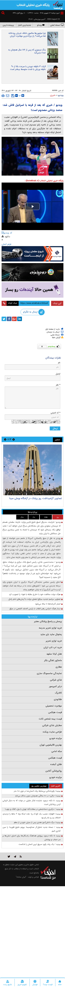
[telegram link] (15, 856)
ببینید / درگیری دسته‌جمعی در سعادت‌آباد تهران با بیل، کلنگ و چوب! (33, 809)
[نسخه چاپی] (3, 95)
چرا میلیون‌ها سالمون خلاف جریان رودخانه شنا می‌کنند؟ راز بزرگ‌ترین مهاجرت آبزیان (27, 34)
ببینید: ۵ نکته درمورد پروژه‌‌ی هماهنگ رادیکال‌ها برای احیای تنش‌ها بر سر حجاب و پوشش (32, 837)
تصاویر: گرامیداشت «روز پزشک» (45, 498)
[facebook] (9, 319)
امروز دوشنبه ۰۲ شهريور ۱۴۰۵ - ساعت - (43, 13)
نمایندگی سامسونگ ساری (49, 673)
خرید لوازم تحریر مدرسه (50, 628)
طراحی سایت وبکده (52, 732)
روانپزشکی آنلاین (53, 771)
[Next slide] (5, 439)
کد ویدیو (8, 233)
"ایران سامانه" (21, 876)
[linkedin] (19, 319)
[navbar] (62, 13)
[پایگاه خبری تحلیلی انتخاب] (58, 5)
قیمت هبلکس (55, 712)
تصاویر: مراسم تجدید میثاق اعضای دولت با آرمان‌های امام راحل (34, 599)
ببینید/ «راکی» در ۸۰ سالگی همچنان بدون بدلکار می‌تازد (38, 795)
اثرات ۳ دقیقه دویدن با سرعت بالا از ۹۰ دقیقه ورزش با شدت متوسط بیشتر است (28, 68)
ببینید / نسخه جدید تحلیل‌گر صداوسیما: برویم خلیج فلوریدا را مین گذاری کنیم (32, 829)
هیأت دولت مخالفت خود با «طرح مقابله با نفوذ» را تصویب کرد (35, 594)
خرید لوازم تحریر (54, 641)
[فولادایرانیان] (32, 253)
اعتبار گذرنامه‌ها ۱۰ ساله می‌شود (48, 604)
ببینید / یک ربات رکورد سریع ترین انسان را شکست (40, 844)
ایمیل (58, 373)
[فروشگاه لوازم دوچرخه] (32, 272)
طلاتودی (58, 699)
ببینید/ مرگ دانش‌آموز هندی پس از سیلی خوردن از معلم (37, 822)
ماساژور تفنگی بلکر (53, 660)
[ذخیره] (12, 95)
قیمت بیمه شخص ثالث (50, 719)
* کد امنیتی (55, 412)
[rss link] (21, 856)
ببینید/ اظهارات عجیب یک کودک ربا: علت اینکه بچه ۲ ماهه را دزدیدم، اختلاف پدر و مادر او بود (32, 815)
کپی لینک (57, 303)
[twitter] (4, 319)
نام (59, 362)
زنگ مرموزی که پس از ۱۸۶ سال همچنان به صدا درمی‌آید (27, 51)
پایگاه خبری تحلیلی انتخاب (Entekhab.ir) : (44, 180)
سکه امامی (56, 751)
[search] (3, 13)
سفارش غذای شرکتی (52, 725)
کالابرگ (58, 693)
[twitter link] (8, 856)
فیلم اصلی (6, 244)
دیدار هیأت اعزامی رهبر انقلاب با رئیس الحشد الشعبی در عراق (35, 608)
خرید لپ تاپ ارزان (53, 647)
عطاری (59, 667)
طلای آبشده (56, 764)
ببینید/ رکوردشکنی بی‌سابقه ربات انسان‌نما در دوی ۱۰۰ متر (37, 791)
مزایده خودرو (55, 738)
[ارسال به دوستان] (7, 95)
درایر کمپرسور (55, 686)
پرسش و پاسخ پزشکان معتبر (48, 621)
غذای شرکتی (56, 680)
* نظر (58, 385)
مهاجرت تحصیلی (54, 706)
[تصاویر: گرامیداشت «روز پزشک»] (32, 470)
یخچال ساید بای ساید (51, 634)
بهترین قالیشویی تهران (51, 745)
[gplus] (14, 319)
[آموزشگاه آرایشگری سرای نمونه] (32, 290)
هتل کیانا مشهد (54, 654)
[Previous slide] (13, 439)
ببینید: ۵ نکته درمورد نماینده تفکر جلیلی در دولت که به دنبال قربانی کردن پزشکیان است (32, 802)
